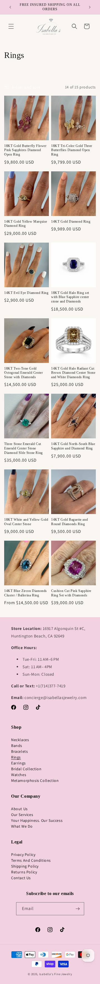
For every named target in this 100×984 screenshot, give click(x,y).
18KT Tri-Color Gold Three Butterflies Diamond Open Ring (71, 150)
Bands (16, 745)
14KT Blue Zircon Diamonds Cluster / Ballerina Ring (25, 593)
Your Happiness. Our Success (36, 820)
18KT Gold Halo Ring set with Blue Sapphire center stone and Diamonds (70, 297)
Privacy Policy (23, 854)
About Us (19, 808)
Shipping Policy (25, 866)
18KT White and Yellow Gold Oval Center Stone (26, 522)
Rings (16, 757)
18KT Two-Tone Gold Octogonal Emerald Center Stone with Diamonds (23, 373)
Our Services (22, 814)
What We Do (22, 826)
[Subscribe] (78, 908)
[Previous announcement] (10, 7)
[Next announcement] (90, 7)
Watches (18, 774)
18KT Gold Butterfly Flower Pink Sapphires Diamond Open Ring (25, 150)
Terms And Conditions (31, 860)
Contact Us (21, 877)
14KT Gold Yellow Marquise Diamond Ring (25, 224)
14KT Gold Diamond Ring (70, 221)
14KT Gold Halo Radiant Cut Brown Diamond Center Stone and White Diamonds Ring (73, 373)
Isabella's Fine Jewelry (55, 974)
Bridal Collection (26, 768)
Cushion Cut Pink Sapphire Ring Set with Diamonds (71, 593)
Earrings (18, 763)
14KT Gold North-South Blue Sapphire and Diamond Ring (73, 446)
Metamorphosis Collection (35, 780)
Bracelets (19, 751)
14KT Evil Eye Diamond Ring (26, 293)
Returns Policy (24, 871)
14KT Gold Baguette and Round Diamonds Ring (69, 522)
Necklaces (20, 739)
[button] (11, 26)
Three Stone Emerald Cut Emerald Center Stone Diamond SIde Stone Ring (23, 448)
